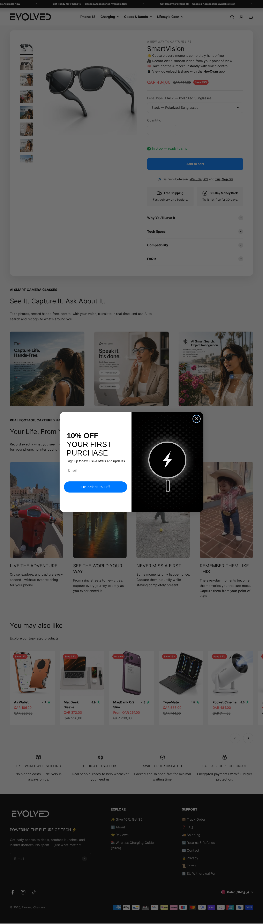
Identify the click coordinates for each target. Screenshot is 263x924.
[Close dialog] (196, 418)
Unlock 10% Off (95, 487)
